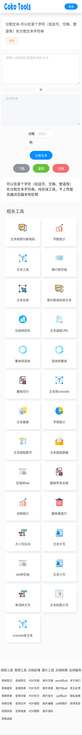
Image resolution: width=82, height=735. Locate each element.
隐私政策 (75, 696)
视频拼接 (7, 711)
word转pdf (61, 680)
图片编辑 (48, 703)
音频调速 (20, 711)
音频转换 (20, 688)
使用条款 (75, 703)
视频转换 (7, 696)
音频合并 (20, 703)
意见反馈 (75, 688)
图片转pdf (61, 688)
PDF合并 (34, 688)
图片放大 (48, 696)
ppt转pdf (61, 696)
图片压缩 (48, 680)
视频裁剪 (7, 688)
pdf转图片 (61, 703)
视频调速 (7, 718)
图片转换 (48, 688)
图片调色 (48, 711)
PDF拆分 (34, 696)
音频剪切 (20, 680)
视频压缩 (7, 703)
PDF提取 (34, 703)
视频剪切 (7, 680)
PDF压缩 (34, 680)
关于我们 (75, 680)
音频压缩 (20, 696)
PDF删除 (34, 711)
